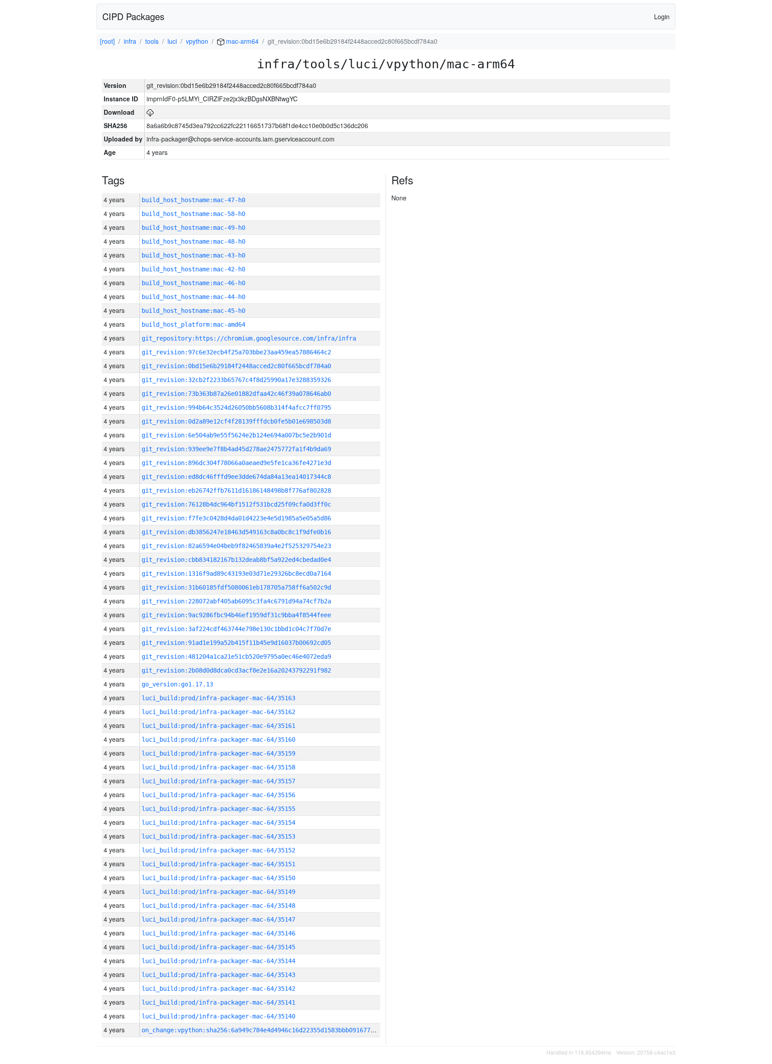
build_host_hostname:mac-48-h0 (193, 241)
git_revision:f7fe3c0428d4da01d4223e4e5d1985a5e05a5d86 (236, 518)
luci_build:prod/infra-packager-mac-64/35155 (218, 808)
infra (130, 41)
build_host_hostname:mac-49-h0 (193, 227)
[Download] (150, 112)
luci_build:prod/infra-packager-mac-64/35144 (218, 960)
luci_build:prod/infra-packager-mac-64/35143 (218, 974)
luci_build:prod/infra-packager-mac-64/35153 (218, 836)
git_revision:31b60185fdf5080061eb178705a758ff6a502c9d (236, 587)
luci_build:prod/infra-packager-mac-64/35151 (218, 864)
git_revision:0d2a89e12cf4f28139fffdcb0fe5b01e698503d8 (236, 421)
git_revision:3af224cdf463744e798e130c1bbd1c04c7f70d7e (236, 628)
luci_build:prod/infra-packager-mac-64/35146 (218, 933)
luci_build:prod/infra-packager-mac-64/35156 (218, 794)
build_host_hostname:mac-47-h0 (193, 200)
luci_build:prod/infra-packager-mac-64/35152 (218, 850)
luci (172, 41)
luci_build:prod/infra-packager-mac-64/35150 (218, 877)
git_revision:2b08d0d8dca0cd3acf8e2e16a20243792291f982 (236, 670)
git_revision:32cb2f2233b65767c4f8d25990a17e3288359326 (236, 379)
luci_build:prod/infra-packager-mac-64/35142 (218, 988)
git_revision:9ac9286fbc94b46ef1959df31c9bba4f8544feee (236, 615)
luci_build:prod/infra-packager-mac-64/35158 (218, 767)
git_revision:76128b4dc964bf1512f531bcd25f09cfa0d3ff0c (236, 504)
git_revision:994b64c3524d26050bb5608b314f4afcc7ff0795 (236, 407)
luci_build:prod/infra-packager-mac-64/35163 (218, 698)
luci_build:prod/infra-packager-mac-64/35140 (218, 1016)
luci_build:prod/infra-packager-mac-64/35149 (218, 891)
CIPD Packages (133, 16)
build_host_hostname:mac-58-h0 (193, 213)
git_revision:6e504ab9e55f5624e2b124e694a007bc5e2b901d (236, 435)
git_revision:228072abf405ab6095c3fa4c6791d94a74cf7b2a (236, 601)
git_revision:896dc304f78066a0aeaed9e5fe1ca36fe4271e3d (236, 462)
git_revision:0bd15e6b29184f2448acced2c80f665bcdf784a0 (236, 366)
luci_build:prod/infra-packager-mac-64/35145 (218, 947)
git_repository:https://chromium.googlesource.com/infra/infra (249, 338)
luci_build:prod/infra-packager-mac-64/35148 (218, 905)
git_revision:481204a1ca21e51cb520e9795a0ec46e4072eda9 (236, 656)
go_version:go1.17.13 (177, 684)
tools (152, 41)
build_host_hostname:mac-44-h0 (193, 296)
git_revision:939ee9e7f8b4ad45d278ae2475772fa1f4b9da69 (236, 449)
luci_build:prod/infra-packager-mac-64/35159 (218, 753)
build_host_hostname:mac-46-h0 (193, 283)
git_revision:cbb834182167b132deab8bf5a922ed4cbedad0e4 (236, 559)
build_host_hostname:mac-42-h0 (193, 269)
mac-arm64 (241, 41)
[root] (107, 41)
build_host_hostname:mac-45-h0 (193, 310)
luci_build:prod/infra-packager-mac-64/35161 (218, 725)
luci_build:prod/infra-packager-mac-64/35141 (218, 1002)
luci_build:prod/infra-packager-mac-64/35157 (218, 781)
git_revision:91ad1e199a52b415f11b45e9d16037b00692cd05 (236, 642)
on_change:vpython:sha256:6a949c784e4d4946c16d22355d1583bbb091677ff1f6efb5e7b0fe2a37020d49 (301, 1030)
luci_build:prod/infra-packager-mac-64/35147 (218, 919)
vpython (197, 41)
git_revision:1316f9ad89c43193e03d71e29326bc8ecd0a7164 (236, 573)
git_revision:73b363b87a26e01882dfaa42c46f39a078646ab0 (236, 393)
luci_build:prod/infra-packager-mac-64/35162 (218, 711)
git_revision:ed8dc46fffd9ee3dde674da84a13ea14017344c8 (236, 476)
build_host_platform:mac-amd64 (193, 324)
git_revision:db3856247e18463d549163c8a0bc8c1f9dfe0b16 (236, 532)
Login (662, 16)
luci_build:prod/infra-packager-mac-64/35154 (218, 822)
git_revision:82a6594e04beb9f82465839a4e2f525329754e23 (236, 545)
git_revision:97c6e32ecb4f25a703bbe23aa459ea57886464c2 (236, 352)
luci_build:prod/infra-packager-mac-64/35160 (218, 739)
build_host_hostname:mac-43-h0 (193, 255)
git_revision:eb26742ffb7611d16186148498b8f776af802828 (236, 490)
